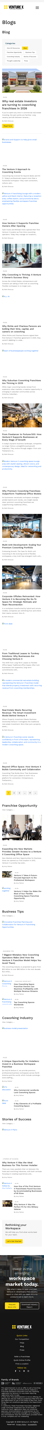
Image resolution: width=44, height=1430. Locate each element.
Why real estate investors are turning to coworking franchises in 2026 (19, 105)
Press (26, 61)
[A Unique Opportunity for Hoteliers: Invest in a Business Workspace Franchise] (22, 1040)
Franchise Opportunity (14, 52)
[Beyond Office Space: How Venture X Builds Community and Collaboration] (22, 748)
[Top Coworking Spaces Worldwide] (7, 1001)
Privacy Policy (21, 1424)
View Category (8, 810)
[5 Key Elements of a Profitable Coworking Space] (7, 1102)
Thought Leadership (13, 61)
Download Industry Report (29, 1305)
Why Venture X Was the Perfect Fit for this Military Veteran (26, 1206)
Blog (5, 97)
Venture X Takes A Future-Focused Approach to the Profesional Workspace (26, 877)
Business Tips (30, 52)
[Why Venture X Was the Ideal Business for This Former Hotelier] (22, 1141)
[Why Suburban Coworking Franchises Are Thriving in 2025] (22, 362)
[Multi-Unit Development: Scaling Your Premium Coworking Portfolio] (22, 526)
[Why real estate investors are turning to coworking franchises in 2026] (22, 81)
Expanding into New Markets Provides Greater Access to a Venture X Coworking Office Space (21, 852)
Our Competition (22, 1339)
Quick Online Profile (22, 1360)
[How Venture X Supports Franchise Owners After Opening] (22, 204)
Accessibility (32, 1424)
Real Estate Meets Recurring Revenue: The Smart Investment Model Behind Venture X (19, 713)
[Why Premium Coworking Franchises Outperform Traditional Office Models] (22, 472)
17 (30, 793)
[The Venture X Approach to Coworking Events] (22, 150)
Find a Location (22, 1364)
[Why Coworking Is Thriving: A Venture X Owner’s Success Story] (22, 256)
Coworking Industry (13, 56)
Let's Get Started (14, 1241)
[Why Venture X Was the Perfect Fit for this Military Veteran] (7, 1203)
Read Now (8, 126)
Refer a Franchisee (22, 1357)
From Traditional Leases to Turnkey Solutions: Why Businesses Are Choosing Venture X (20, 656)
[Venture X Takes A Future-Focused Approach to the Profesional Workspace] (7, 874)
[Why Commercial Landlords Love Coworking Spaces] (7, 1089)
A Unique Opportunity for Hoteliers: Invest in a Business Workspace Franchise (20, 1064)
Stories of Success (30, 56)
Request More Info (12, 1305)
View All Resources (13, 48)
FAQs (22, 1343)
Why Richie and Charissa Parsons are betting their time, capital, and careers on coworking (21, 329)
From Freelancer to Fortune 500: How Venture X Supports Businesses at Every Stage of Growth (21, 437)
